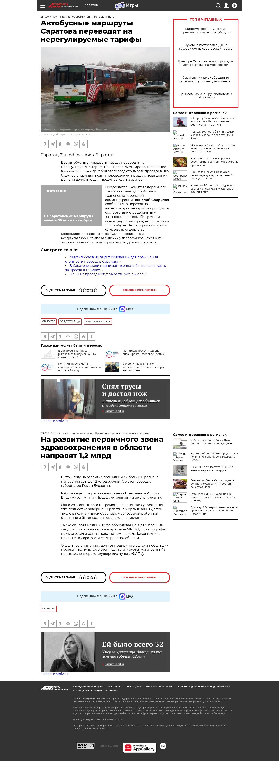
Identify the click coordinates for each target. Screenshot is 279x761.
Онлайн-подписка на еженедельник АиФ (203, 686)
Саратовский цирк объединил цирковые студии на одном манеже (206, 79)
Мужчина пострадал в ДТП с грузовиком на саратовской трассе (205, 46)
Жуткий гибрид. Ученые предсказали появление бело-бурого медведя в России (214, 457)
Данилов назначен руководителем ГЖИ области (206, 95)
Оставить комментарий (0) (139, 290)
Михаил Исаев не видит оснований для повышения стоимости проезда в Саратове (111, 259)
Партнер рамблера (108, 745)
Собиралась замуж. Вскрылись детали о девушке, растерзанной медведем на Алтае (212, 175)
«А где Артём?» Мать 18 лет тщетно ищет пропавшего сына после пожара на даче (213, 148)
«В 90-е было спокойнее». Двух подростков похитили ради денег (212, 441)
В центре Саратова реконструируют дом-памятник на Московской (205, 63)
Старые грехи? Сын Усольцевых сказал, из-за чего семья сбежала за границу (213, 497)
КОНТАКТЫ (114, 686)
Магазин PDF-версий (159, 686)
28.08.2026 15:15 (50, 433)
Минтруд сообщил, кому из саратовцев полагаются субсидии (205, 30)
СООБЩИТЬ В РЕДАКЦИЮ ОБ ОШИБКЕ (95, 690)
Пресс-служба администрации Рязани (65, 134)
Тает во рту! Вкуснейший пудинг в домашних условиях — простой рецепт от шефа (212, 483)
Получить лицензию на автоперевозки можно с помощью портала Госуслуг (80, 367)
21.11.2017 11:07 (49, 16)
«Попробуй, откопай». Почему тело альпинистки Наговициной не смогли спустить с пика (213, 121)
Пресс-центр (133, 686)
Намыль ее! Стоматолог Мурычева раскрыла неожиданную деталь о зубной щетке (212, 188)
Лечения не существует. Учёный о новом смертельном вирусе (212, 468)
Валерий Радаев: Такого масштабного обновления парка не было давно (144, 367)
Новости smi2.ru (54, 421)
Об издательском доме (88, 686)
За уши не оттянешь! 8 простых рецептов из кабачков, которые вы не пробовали (214, 162)
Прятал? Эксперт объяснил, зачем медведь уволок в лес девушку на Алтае (212, 135)
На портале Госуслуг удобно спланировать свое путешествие (144, 352)
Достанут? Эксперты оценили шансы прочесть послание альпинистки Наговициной (214, 510)
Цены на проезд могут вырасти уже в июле (107, 274)
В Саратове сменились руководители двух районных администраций (77, 354)
